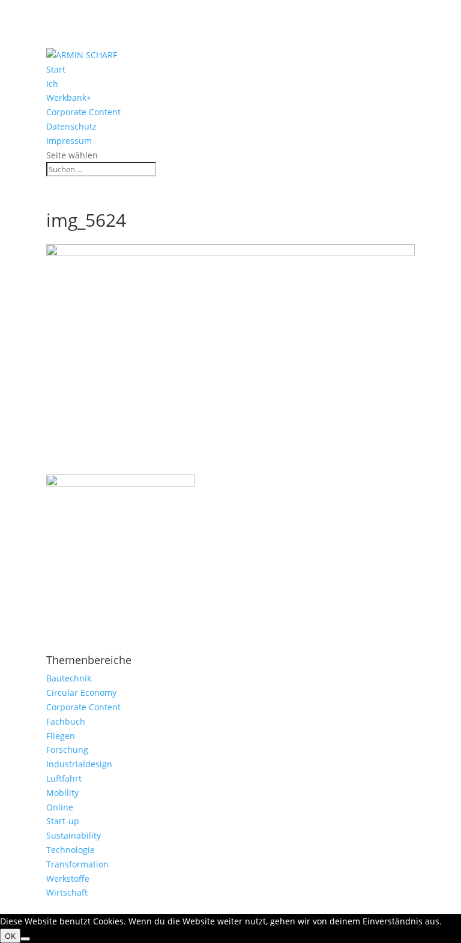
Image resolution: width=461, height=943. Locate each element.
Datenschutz (71, 126)
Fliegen (60, 735)
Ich (52, 83)
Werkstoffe (67, 878)
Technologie (70, 849)
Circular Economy (81, 692)
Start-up (62, 821)
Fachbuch (65, 721)
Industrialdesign (79, 764)
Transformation (77, 864)
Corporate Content (83, 112)
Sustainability (73, 835)
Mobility (62, 792)
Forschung (67, 749)
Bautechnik (68, 678)
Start (55, 69)
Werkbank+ (68, 97)
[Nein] (25, 939)
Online (59, 807)
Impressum (69, 140)
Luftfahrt (64, 778)
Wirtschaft (67, 892)
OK (10, 935)
